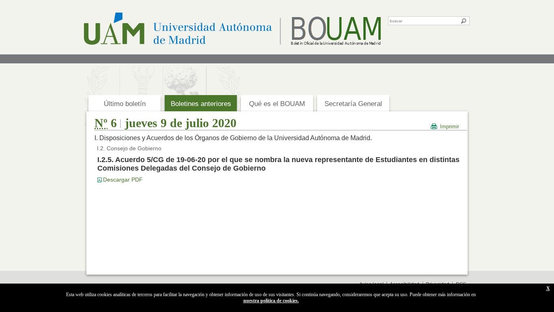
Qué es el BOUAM (277, 104)
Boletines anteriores (201, 104)
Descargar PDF (123, 179)
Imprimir (449, 127)
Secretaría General (353, 104)
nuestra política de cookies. (271, 300)
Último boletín (125, 104)
